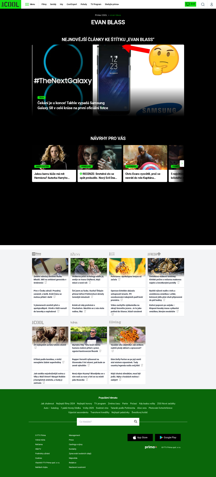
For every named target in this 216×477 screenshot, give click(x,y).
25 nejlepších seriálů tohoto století (50, 345)
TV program (100, 403)
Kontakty (72, 449)
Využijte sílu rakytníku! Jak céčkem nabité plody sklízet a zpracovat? (127, 346)
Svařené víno (102, 408)
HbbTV (38, 449)
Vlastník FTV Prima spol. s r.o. (47, 463)
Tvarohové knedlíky (100, 412)
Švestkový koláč (140, 412)
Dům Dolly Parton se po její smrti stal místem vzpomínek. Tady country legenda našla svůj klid (126, 362)
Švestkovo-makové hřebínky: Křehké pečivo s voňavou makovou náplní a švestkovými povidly (165, 279)
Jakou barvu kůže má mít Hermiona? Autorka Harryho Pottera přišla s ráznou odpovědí (51, 176)
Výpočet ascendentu (78, 412)
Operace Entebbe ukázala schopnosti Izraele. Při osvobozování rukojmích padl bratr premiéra (127, 295)
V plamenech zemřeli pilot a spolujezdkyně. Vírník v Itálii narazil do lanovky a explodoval (50, 308)
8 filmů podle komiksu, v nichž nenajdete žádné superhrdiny (47, 361)
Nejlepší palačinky (120, 412)
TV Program (96, 4)
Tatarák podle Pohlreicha (123, 408)
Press (71, 440)
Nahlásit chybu (41, 467)
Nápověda (73, 458)
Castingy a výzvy (75, 444)
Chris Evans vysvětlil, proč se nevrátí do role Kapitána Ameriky (142, 176)
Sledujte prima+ (112, 4)
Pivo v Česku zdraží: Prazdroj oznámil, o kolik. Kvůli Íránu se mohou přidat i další (48, 294)
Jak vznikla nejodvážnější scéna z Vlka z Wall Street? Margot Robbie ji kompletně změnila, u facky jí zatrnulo (49, 378)
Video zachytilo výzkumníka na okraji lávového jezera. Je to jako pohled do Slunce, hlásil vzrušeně (126, 308)
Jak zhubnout (47, 403)
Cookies (38, 458)
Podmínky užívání (42, 453)
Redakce (72, 463)
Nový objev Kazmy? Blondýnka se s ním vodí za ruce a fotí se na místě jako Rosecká (88, 376)
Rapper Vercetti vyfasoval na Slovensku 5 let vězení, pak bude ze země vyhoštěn (88, 362)
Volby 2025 (88, 408)
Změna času (114, 403)
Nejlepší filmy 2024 (65, 403)
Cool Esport (72, 4)
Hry (61, 4)
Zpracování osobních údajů (80, 453)
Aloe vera (141, 408)
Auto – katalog (51, 408)
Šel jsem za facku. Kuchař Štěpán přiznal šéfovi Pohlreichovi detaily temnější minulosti (88, 294)
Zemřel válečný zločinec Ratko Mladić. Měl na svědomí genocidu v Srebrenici (50, 279)
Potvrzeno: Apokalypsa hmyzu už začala (126, 278)
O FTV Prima (40, 435)
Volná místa (40, 440)
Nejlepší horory (84, 403)
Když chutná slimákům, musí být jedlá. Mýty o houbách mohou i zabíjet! (126, 376)
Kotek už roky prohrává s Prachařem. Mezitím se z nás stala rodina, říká (88, 308)
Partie (125, 403)
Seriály (53, 4)
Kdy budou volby (147, 403)
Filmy (44, 4)
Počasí (133, 403)
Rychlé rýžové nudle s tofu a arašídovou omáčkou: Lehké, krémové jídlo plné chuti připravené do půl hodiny (165, 295)
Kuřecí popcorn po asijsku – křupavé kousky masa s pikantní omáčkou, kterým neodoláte (164, 308)
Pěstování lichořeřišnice (160, 408)
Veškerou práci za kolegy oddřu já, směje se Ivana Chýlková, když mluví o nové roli (88, 279)
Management (74, 435)
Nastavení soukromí (77, 467)
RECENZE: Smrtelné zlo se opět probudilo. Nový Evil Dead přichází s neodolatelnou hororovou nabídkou (98, 176)
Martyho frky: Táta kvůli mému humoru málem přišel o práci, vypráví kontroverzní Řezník (86, 348)
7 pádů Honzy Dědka (71, 408)
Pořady (84, 4)
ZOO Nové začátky (166, 403)
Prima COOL (101, 15)
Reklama (39, 444)
